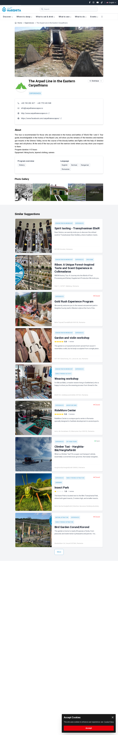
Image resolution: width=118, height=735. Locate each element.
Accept (89, 728)
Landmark (58, 482)
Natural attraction (61, 517)
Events (93, 16)
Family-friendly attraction (75, 478)
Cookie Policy (109, 722)
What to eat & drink (45, 16)
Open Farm (89, 259)
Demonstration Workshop (64, 223)
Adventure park (71, 405)
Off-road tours (71, 441)
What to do (80, 16)
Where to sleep (23, 16)
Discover (7, 16)
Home (20, 23)
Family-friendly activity (63, 373)
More (59, 552)
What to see (64, 16)
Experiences (29, 23)
